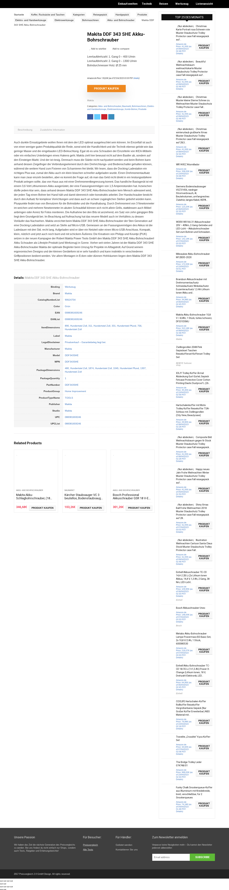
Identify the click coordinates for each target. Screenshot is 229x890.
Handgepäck (122, 14)
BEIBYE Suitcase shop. (184, 364)
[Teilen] (4, 880)
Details (136, 78)
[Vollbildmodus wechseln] (8, 880)
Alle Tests (88, 849)
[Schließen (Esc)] (1, 880)
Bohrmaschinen (90, 20)
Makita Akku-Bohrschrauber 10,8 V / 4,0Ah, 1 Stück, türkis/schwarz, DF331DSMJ (194, 318)
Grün (67, 306)
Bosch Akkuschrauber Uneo (190, 608)
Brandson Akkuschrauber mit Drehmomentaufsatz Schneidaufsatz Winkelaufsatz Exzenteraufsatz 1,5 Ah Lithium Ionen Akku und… (193, 286)
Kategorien (79, 14)
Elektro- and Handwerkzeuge (30, 20)
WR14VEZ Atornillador (187, 164)
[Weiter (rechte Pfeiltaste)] (4, 883)
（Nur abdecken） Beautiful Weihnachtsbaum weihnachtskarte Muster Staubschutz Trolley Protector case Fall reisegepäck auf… (192, 68)
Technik (147, 3)
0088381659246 (73, 312)
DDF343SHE (71, 355)
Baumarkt (126, 106)
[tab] (25, 130)
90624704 (70, 299)
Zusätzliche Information (52, 129)
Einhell (179, 600)
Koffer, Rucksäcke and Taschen (48, 14)
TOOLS (69, 397)
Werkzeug (181, 3)
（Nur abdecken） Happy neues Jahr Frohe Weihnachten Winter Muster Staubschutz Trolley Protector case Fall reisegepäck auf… (193, 476)
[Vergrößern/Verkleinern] (11, 880)
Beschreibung (25, 129)
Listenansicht (204, 3)
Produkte (142, 14)
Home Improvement (75, 391)
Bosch (179, 625)
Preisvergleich (90, 845)
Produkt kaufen (106, 88)
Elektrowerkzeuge (64, 20)
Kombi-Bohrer (131, 109)
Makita (90, 100)
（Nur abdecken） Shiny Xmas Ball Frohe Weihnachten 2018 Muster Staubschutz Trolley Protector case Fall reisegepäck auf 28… (192, 511)
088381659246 (73, 417)
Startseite (19, 14)
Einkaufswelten (127, 3)
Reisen (163, 3)
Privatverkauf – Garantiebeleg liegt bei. (85, 342)
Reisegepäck (100, 14)
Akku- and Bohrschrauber (120, 20)
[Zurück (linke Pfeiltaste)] (1, 883)
